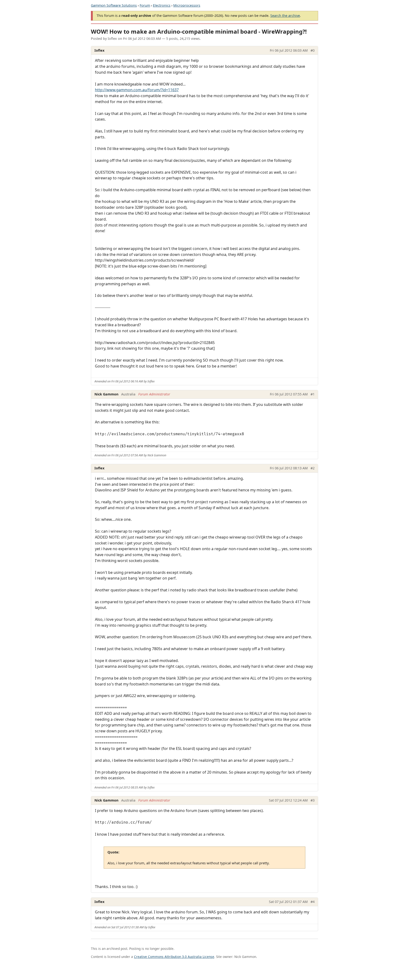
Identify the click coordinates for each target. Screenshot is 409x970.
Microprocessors (186, 5)
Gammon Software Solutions (114, 5)
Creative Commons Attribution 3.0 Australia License (174, 956)
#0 (313, 50)
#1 (313, 394)
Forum (145, 5)
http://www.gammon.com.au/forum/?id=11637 (137, 89)
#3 (313, 800)
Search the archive (285, 15)
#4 (313, 901)
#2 (313, 468)
